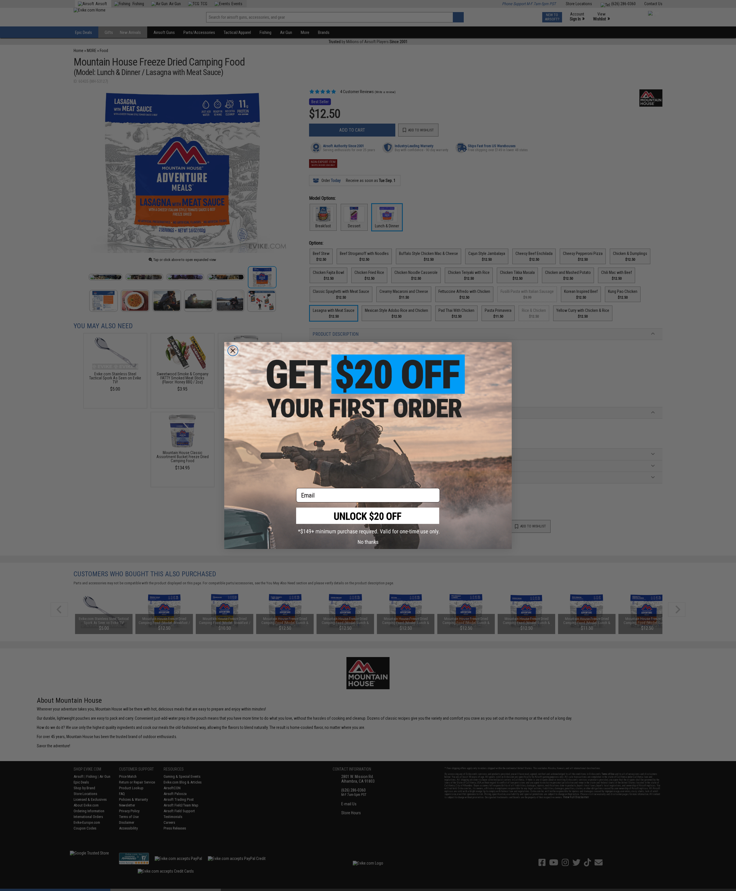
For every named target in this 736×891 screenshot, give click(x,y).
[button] (368, 521)
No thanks (368, 542)
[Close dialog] (233, 350)
